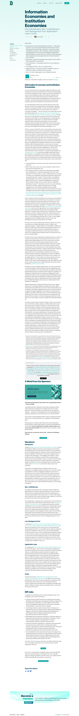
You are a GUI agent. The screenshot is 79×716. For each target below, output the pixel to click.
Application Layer (13, 55)
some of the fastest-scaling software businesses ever (47, 547)
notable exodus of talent (38, 263)
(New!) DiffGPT (58, 3)
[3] (35, 256)
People (18, 714)
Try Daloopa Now (43, 437)
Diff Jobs (51, 3)
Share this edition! (13, 60)
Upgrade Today (43, 378)
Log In (67, 3)
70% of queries (37, 463)
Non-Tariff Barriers (13, 52)
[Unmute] (56, 77)
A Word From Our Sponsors (14, 48)
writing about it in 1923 (31, 152)
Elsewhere (11, 49)
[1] (37, 111)
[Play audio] (30, 77)
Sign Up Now (28, 702)
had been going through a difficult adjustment (42, 357)
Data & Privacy (13, 714)
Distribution (12, 51)
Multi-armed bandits (30, 346)
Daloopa (56, 79)
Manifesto (22, 714)
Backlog (39, 3)
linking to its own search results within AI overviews (43, 447)
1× (54, 77)
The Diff (61, 714)
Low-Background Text (13, 54)
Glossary (45, 3)
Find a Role (43, 648)
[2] (37, 183)
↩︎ (26, 360)
